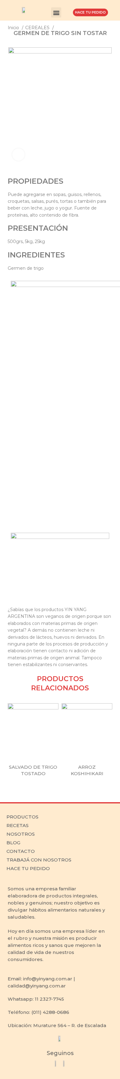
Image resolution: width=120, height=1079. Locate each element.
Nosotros (20, 834)
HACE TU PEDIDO (28, 868)
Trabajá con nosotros (38, 860)
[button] (56, 12)
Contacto (20, 851)
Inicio (14, 27)
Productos (22, 817)
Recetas (17, 825)
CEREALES (38, 27)
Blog (13, 843)
